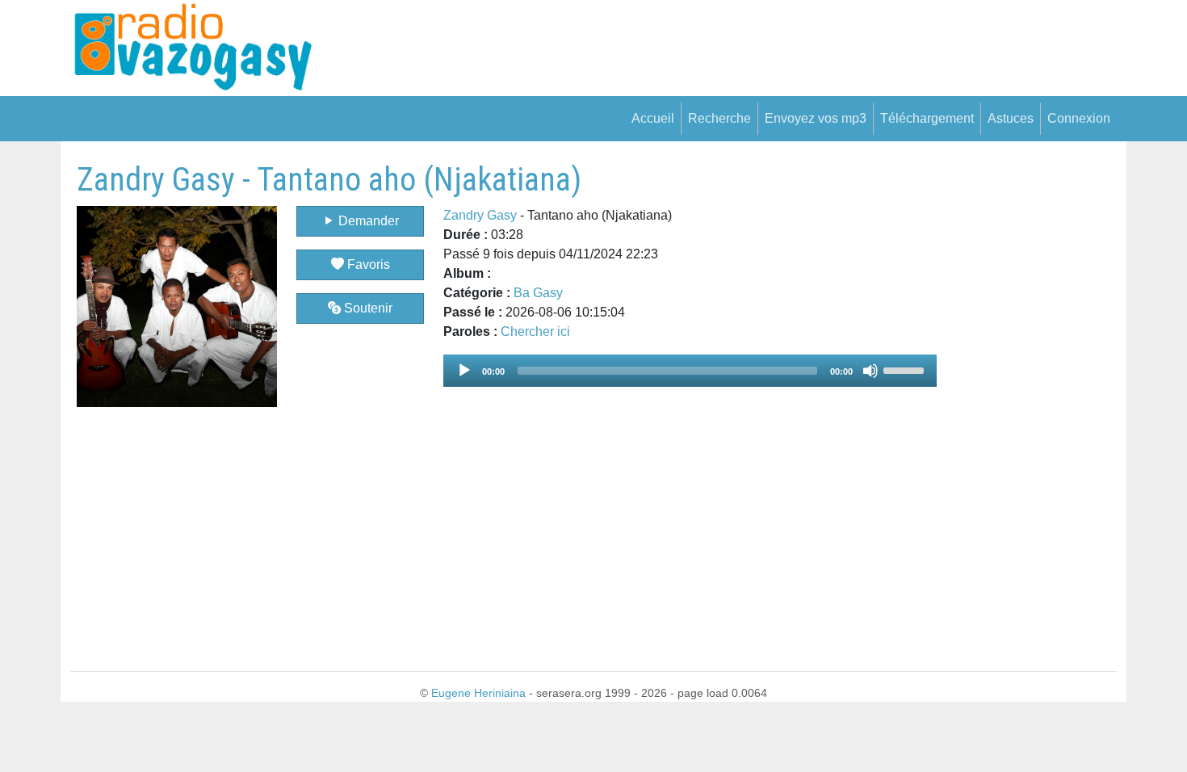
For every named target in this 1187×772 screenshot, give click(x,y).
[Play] (464, 371)
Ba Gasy (538, 293)
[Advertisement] (1026, 403)
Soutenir (366, 308)
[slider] (906, 369)
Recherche (719, 118)
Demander (367, 221)
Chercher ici (535, 331)
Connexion (1078, 118)
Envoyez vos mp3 (815, 118)
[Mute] (870, 371)
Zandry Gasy (480, 215)
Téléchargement (927, 118)
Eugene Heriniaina (478, 692)
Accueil (652, 118)
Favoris (367, 264)
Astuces (1011, 118)
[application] (690, 371)
